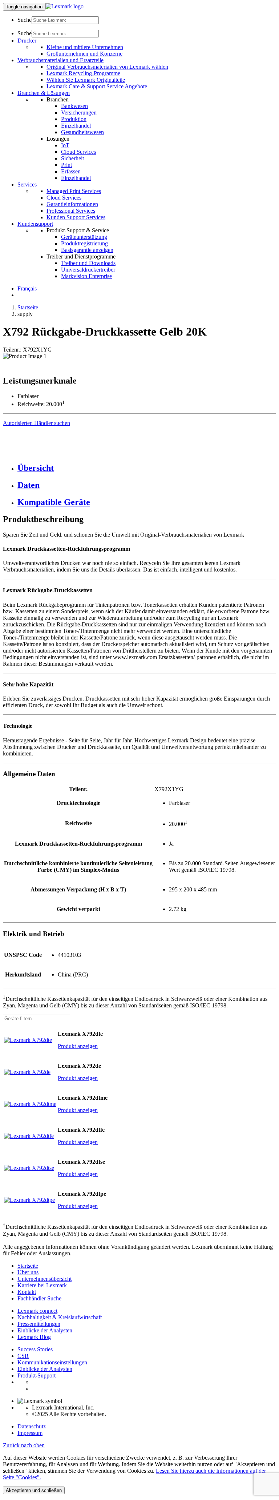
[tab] (146, 468)
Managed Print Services (73, 191)
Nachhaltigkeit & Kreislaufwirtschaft (59, 1317)
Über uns (28, 1272)
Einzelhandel (76, 126)
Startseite (27, 307)
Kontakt (26, 1292)
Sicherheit (72, 158)
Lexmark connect (37, 1311)
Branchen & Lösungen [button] (43, 93)
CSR (23, 1356)
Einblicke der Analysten (44, 1330)
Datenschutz (31, 1426)
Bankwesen (74, 106)
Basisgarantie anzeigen (87, 250)
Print (66, 165)
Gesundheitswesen (82, 132)
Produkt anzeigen (78, 1046)
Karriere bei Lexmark (42, 1285)
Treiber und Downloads (88, 263)
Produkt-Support (36, 1375)
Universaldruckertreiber (88, 269)
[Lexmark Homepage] (64, 6)
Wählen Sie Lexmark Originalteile (85, 80)
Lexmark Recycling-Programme (83, 73)
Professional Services (70, 211)
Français (27, 288)
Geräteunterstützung (84, 237)
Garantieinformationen (72, 204)
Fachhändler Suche (39, 1298)
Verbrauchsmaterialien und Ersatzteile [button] (60, 60)
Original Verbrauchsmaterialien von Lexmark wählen (107, 67)
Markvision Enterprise (86, 276)
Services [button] (27, 184)
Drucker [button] (26, 40)
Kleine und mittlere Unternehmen (84, 47)
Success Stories (35, 1349)
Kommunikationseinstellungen (52, 1362)
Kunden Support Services (75, 217)
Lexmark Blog (34, 1337)
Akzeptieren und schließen (34, 1490)
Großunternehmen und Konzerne (84, 54)
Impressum (30, 1433)
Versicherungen (79, 112)
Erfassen (71, 171)
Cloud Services (78, 152)
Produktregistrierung (84, 243)
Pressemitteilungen (38, 1324)
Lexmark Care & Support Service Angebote (96, 86)
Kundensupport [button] (35, 224)
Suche (24, 20)
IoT (65, 145)
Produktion (73, 119)
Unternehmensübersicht (44, 1279)
